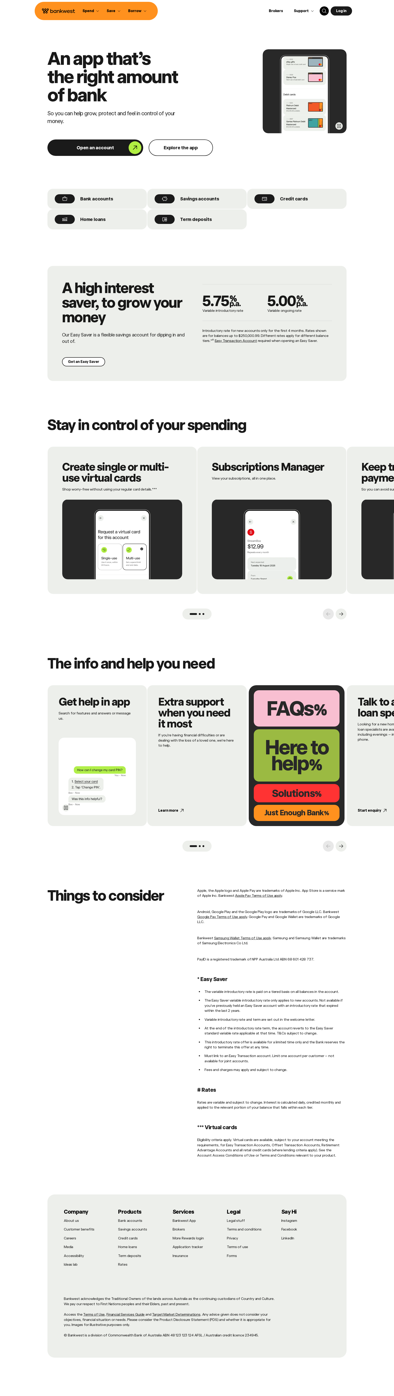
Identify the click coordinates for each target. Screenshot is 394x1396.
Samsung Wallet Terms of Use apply (242, 938)
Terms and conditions (244, 1229)
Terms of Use (94, 1314)
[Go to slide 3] (203, 614)
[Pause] (339, 126)
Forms (232, 1256)
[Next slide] (341, 614)
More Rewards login (188, 1238)
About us (71, 1220)
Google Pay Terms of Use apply (222, 917)
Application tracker (188, 1247)
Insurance (180, 1256)
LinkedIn (287, 1238)
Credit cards (294, 199)
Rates (122, 1264)
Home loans (93, 219)
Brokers (276, 11)
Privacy (232, 1238)
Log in (341, 11)
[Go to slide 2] (200, 614)
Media (68, 1247)
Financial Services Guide (125, 1314)
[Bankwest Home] (58, 10)
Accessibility (74, 1256)
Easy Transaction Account (236, 341)
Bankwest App (184, 1220)
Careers (70, 1238)
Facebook (289, 1229)
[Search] (324, 11)
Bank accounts (96, 199)
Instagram (289, 1220)
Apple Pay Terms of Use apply (258, 895)
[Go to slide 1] (193, 614)
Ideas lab (71, 1264)
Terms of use (237, 1247)
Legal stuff (236, 1220)
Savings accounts (199, 199)
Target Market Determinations (176, 1314)
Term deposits (196, 219)
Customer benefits (79, 1229)
